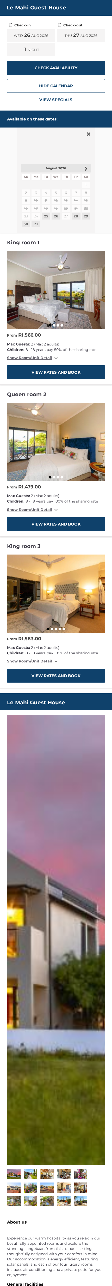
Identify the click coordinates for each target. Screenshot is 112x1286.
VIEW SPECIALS (55, 99)
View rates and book (56, 372)
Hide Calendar (56, 85)
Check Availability (56, 67)
